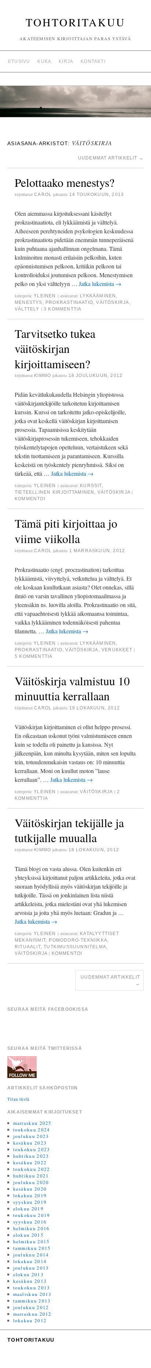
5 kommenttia (33, 656)
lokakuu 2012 (30, 1320)
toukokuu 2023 (31, 1149)
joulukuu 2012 (31, 1307)
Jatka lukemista (100, 283)
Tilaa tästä (18, 1099)
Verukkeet (117, 649)
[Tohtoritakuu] (75, 104)
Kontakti (93, 61)
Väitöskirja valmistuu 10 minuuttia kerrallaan (72, 688)
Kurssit (91, 485)
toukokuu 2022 (31, 1169)
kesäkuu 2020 (30, 1189)
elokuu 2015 (28, 1235)
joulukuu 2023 (31, 1136)
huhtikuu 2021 (31, 1175)
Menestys (29, 302)
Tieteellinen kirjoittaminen (54, 492)
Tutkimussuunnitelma (75, 946)
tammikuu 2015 (32, 1248)
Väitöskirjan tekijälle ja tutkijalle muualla (69, 830)
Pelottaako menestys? (64, 182)
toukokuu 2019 (31, 1215)
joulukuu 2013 (31, 1268)
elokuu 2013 (28, 1274)
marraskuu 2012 (32, 1314)
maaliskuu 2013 (32, 1294)
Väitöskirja (112, 302)
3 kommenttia (62, 309)
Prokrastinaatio (69, 302)
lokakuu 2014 (30, 1261)
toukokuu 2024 (31, 1129)
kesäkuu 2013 (30, 1281)
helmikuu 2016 (31, 1228)
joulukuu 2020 (31, 1182)
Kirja (66, 61)
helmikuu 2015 (31, 1241)
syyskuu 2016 (30, 1221)
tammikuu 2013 (32, 1300)
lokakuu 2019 (30, 1195)
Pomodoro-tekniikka (78, 940)
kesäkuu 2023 (30, 1142)
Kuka (44, 61)
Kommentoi (30, 498)
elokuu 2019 (28, 1208)
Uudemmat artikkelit (111, 158)
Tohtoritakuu (75, 22)
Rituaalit (28, 946)
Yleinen (45, 295)
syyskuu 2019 (30, 1202)
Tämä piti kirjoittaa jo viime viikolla (66, 530)
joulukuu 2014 (31, 1254)
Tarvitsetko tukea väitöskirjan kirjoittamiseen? (55, 348)
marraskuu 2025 (32, 1123)
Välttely (27, 309)
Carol (43, 194)
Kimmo (42, 375)
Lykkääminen (98, 295)
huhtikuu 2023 (31, 1156)
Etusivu (19, 61)
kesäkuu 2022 (30, 1162)
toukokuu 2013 (31, 1287)
